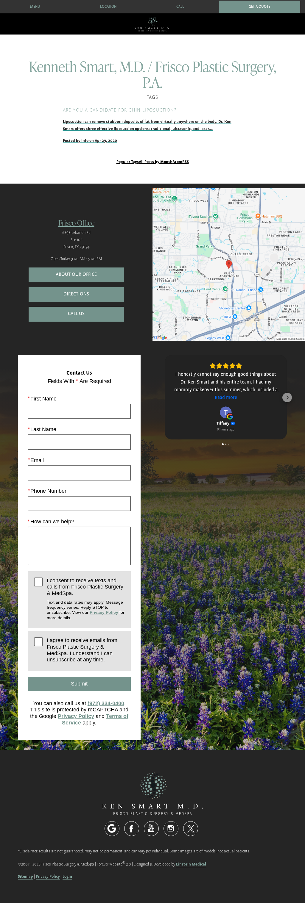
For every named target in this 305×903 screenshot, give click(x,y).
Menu (35, 6)
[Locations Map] (228, 264)
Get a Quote (259, 6)
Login (67, 876)
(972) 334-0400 (106, 703)
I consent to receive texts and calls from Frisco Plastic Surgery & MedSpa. (86, 599)
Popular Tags (127, 162)
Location (108, 6)
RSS (185, 162)
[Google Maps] (112, 828)
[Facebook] (131, 828)
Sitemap (25, 876)
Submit (79, 684)
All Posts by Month (155, 162)
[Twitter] (190, 828)
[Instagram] (171, 828)
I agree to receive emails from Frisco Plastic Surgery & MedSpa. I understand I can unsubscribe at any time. (82, 650)
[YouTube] (151, 828)
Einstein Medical (191, 864)
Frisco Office (76, 222)
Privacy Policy (104, 612)
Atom (177, 162)
